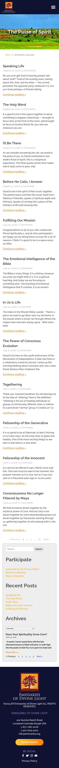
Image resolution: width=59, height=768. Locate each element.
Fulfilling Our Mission (19, 220)
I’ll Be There (12, 143)
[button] (53, 7)
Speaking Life (13, 66)
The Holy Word (14, 104)
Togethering (12, 384)
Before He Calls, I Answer (19, 605)
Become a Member (16, 572)
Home (8, 55)
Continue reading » (14, 94)
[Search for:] (20, 549)
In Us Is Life (12, 302)
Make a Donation (15, 576)
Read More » (12, 652)
